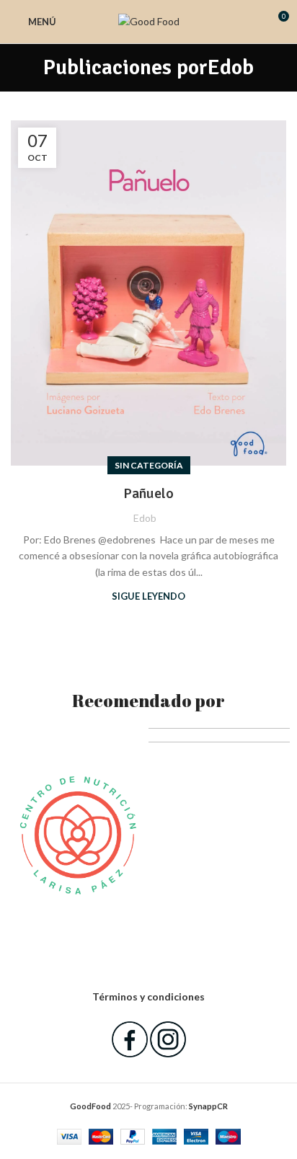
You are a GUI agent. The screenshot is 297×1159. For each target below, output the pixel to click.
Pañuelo (148, 493)
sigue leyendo (148, 596)
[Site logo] (148, 20)
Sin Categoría (149, 465)
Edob (231, 67)
